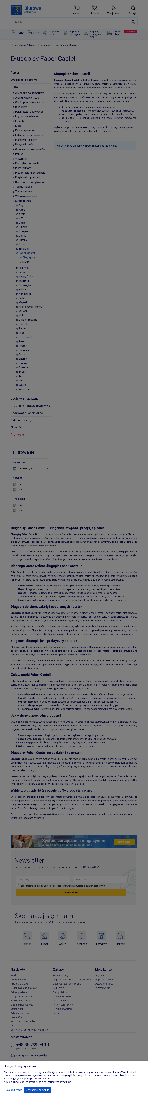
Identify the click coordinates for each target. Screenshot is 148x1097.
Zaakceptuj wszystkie (37, 1090)
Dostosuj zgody (14, 1090)
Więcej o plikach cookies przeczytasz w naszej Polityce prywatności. (38, 1082)
